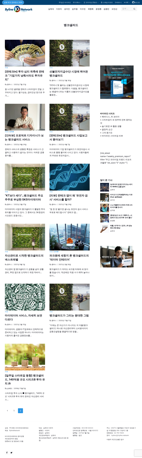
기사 (6, 67)
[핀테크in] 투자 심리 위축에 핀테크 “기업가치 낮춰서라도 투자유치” (24, 75)
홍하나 (9, 84)
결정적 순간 (107, 129)
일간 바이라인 (66, 2)
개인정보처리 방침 (11, 439)
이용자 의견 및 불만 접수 (115, 439)
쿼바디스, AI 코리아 (110, 117)
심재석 (51, 9)
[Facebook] (7, 453)
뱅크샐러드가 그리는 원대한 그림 (69, 315)
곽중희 (91, 9)
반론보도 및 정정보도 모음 (14, 441)
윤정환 (98, 9)
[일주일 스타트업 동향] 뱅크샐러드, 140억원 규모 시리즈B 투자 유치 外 (25, 379)
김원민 (106, 9)
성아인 (67, 9)
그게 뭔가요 (107, 133)
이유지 (59, 9)
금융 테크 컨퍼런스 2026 (13, 2)
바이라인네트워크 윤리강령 (14, 436)
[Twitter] (11, 453)
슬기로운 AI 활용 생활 (111, 126)
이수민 (83, 9)
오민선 (114, 9)
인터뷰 (11, 132)
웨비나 (119, 2)
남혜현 (9, 388)
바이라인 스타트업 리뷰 (112, 136)
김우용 (75, 9)
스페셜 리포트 (108, 2)
